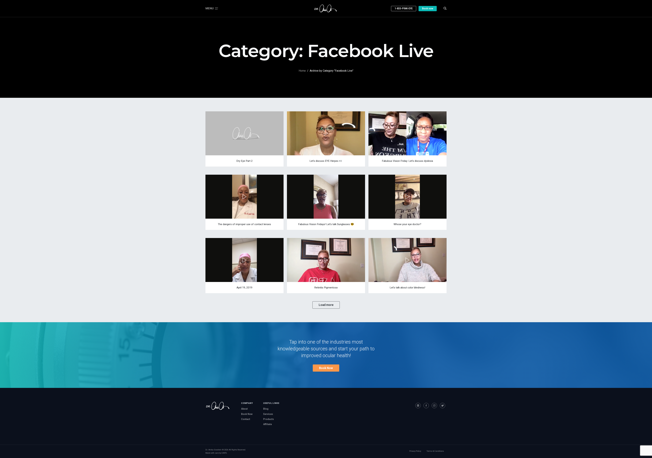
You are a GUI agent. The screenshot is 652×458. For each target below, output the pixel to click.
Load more (326, 305)
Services (268, 414)
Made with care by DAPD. (216, 453)
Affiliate (267, 424)
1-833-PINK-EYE (404, 8)
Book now (427, 8)
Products (268, 419)
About (244, 408)
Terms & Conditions (435, 451)
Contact (245, 419)
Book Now (326, 368)
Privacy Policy (415, 451)
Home (302, 70)
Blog (265, 408)
